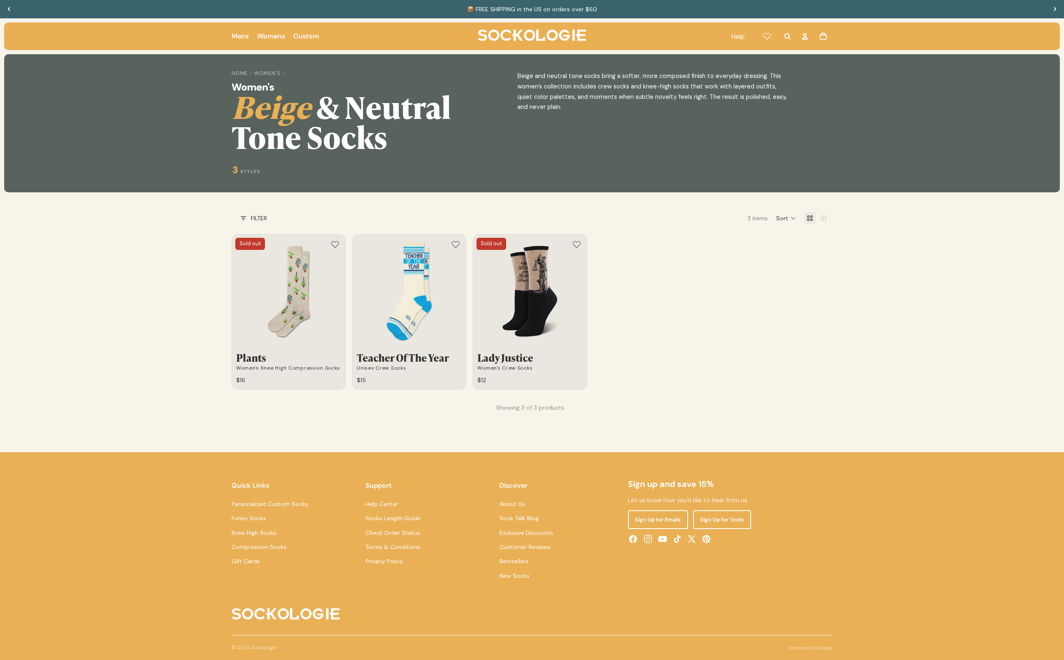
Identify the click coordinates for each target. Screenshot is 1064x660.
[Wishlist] (767, 36)
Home (240, 73)
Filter (259, 218)
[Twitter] (692, 539)
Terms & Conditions (393, 547)
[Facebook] (633, 539)
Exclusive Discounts (526, 533)
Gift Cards (246, 561)
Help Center (382, 504)
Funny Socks (249, 518)
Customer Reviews (524, 547)
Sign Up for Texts (722, 519)
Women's (267, 73)
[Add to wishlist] (335, 244)
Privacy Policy (384, 561)
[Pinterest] (706, 539)
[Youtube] (663, 539)
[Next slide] (1055, 9)
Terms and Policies (810, 648)
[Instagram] (648, 539)
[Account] (805, 36)
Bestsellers (514, 561)
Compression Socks (259, 547)
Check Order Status (393, 533)
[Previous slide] (9, 9)
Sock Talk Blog (519, 518)
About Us (512, 504)
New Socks (514, 575)
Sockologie (264, 647)
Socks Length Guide (393, 518)
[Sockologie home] (532, 36)
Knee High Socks (254, 533)
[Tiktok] (677, 539)
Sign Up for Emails (658, 519)
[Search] (787, 36)
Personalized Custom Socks (270, 504)
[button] (786, 218)
